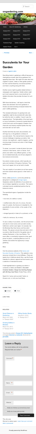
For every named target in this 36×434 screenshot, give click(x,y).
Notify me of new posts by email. (16, 411)
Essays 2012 (6, 31)
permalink (5, 337)
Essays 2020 (26, 39)
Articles (26, 27)
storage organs (22, 180)
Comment (9, 358)
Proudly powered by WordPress (18, 430)
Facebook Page (7, 42)
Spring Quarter (28, 333)
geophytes (14, 178)
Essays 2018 (6, 39)
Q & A (15, 46)
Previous (6, 53)
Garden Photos (7, 46)
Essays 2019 (16, 39)
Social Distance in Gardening (8, 314)
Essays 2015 (6, 35)
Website (8, 402)
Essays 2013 (16, 31)
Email (9, 392)
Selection (11, 335)
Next (31, 53)
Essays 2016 (16, 35)
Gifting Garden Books (25, 313)
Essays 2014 (26, 31)
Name (9, 382)
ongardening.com (13, 11)
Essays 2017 (26, 35)
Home (4, 27)
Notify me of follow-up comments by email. (18, 408)
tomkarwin (19, 335)
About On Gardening (15, 27)
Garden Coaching (19, 42)
